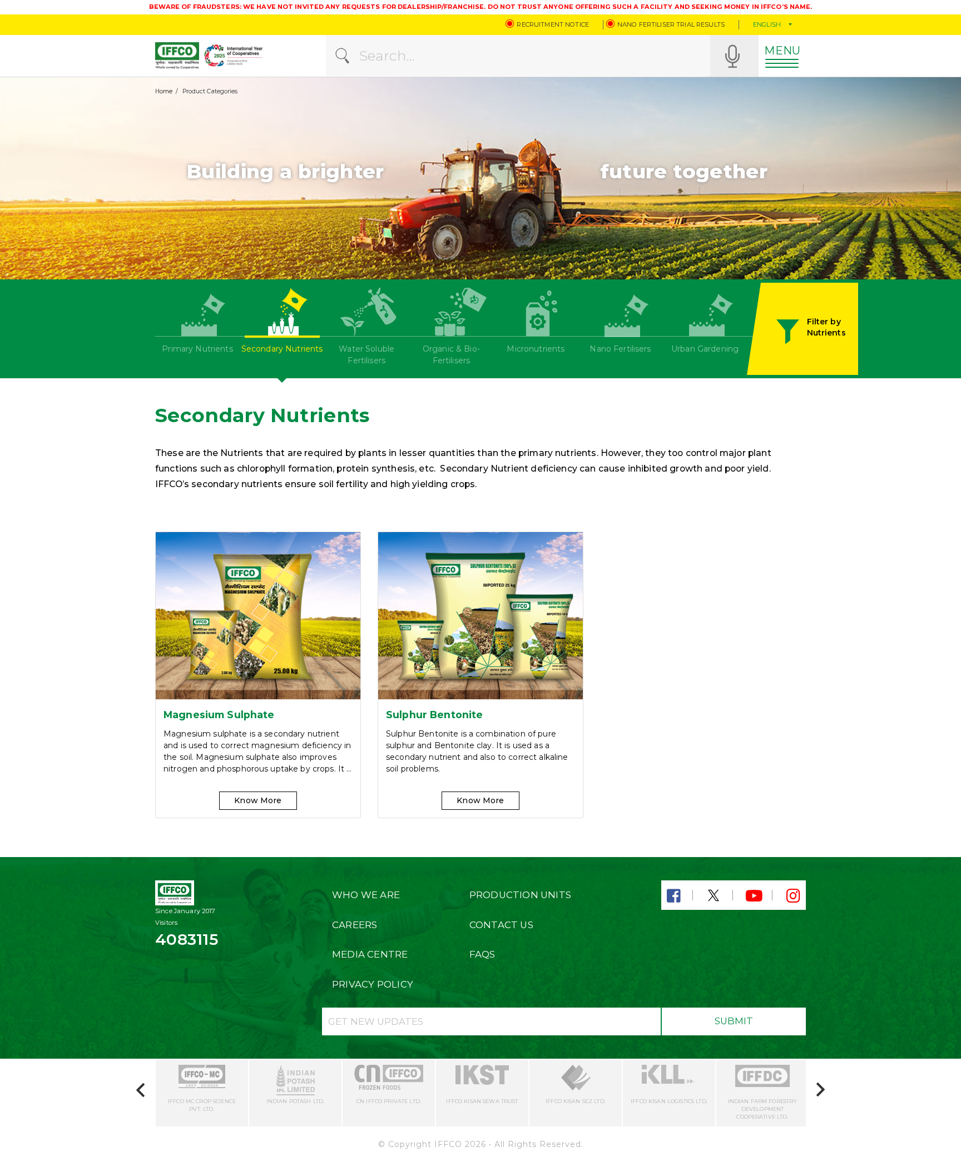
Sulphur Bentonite (434, 714)
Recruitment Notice (553, 24)
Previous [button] (143, 1093)
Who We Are (366, 894)
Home (163, 91)
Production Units (520, 894)
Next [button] (817, 1086)
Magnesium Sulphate (219, 714)
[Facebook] (674, 896)
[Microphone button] (732, 56)
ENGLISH (767, 24)
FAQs (482, 954)
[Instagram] (793, 896)
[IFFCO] (177, 55)
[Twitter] (713, 896)
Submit (734, 1020)
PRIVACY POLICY (372, 984)
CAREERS (354, 924)
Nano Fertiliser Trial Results (671, 24)
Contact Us (501, 924)
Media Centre (370, 954)
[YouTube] (753, 896)
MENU (782, 50)
